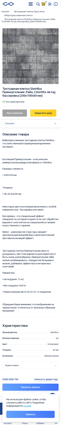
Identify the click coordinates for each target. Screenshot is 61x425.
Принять (30, 414)
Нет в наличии (15, 113)
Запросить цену (43, 113)
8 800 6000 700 (10, 379)
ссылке (27, 406)
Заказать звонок (30, 387)
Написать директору (46, 379)
